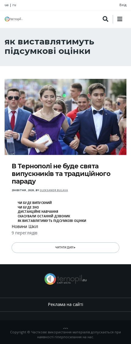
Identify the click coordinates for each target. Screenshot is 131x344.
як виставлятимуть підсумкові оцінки (52, 221)
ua (7, 4)
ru (14, 4)
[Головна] (14, 19)
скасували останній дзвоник (44, 216)
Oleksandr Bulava (54, 190)
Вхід (122, 4)
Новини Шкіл (25, 226)
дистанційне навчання (38, 212)
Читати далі (64, 247)
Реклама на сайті (65, 304)
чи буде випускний (35, 203)
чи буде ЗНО (28, 207)
